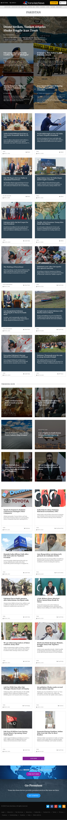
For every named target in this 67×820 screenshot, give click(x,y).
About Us (10, 812)
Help (29, 815)
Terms (54, 812)
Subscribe (37, 812)
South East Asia (16, 7)
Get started (33, 795)
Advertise (29, 812)
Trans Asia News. (11, 806)
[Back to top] (64, 817)
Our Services (19, 812)
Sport (48, 7)
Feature (53, 7)
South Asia (8, 7)
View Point (59, 7)
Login (3, 812)
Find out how (33, 774)
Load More (33, 758)
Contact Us (46, 812)
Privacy (61, 812)
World (37, 7)
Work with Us (37, 815)
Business (42, 7)
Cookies (4, 815)
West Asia (24, 7)
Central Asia (31, 7)
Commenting (13, 815)
